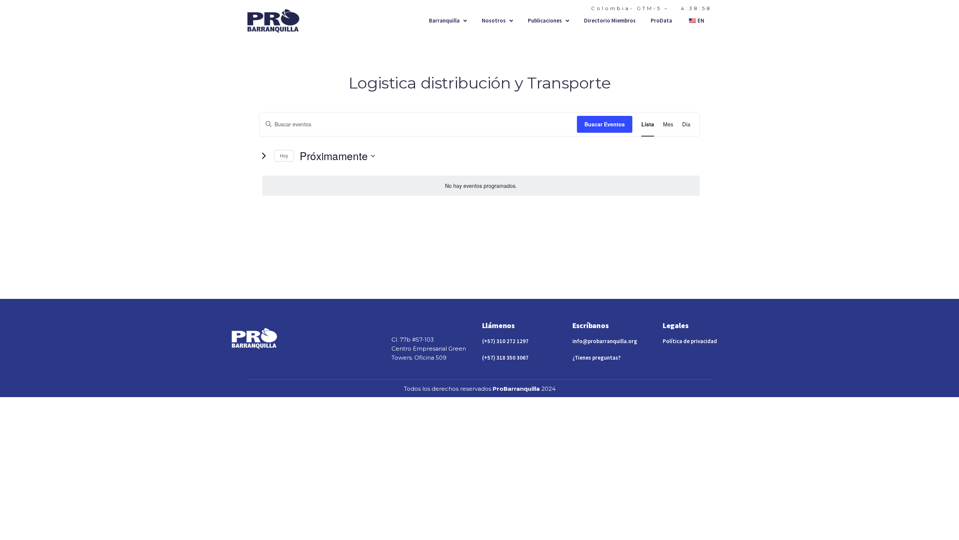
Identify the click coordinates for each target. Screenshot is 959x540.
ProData (661, 20)
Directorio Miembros (610, 20)
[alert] (481, 186)
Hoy (284, 155)
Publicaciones (545, 20)
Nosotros (494, 20)
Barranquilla (444, 20)
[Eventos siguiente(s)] (263, 156)
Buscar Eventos (604, 124)
